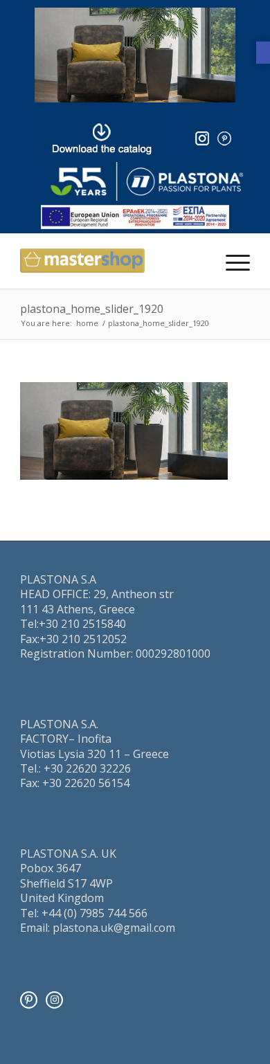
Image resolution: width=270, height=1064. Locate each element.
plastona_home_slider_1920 (91, 308)
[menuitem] (231, 261)
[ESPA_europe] (135, 217)
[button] (263, 53)
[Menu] (231, 261)
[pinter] (224, 138)
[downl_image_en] (101, 138)
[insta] (202, 138)
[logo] (146, 181)
